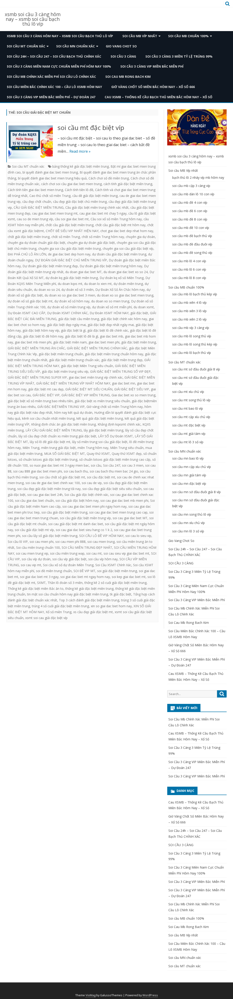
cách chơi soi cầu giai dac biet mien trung (71, 184)
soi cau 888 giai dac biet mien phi (37, 471)
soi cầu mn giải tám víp (189, 475)
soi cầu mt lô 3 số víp (187, 442)
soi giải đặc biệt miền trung (117, 571)
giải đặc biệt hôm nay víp (41, 330)
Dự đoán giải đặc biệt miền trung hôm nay (111, 266)
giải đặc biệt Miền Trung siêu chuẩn (87, 366)
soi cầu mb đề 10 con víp (190, 227)
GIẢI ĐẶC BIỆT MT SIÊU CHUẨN (88, 389)
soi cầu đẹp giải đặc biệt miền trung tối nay (49, 489)
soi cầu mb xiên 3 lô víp (189, 311)
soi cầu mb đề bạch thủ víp (192, 236)
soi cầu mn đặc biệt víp (189, 483)
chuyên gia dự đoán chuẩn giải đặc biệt (36, 242)
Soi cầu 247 (111, 465)
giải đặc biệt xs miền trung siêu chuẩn (102, 401)
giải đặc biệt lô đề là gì (81, 336)
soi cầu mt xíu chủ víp (188, 391)
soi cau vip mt (31, 565)
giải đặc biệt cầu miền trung (78, 319)
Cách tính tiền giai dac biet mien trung (35, 190)
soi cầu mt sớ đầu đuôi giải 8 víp (196, 369)
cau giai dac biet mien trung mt (55, 213)
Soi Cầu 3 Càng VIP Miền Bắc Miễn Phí (151, 66)
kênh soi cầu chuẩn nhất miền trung (48, 418)
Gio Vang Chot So (121, 46)
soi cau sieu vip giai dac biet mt (126, 553)
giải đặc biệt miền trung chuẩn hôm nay (114, 354)
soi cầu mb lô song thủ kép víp (194, 344)
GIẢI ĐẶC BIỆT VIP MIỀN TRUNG (85, 395)
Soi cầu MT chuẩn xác (26, 46)
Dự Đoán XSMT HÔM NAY (109, 313)
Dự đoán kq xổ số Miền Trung (122, 278)
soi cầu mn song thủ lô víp (191, 514)
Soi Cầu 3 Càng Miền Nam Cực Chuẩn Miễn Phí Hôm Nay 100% (59, 66)
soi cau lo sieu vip (138, 536)
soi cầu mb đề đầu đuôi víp (192, 244)
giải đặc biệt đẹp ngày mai (66, 325)
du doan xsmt (144, 307)
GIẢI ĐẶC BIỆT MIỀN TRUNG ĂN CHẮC (36, 348)
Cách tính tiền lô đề (79, 190)
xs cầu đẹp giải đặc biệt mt (93, 612)
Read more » (80, 151)
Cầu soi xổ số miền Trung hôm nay (116, 219)
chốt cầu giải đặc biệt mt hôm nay (120, 225)
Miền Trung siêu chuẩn (127, 448)
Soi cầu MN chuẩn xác (75, 46)
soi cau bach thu (76, 471)
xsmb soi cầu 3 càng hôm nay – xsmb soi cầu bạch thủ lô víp (33, 19)
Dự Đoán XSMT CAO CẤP (26, 313)
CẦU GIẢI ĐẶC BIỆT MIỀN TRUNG (38, 207)
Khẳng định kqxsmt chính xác (119, 424)
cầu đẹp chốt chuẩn (36, 201)
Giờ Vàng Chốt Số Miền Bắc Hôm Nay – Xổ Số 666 (153, 87)
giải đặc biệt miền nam (70, 342)
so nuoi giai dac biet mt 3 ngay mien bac (59, 465)
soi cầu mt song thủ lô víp (191, 400)
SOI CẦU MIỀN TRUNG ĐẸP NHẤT (87, 547)
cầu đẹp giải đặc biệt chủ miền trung (80, 201)
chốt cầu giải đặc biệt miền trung (70, 225)
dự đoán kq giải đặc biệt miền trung (72, 278)
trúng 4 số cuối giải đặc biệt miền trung (60, 606)
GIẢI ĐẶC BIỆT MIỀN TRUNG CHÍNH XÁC (97, 348)
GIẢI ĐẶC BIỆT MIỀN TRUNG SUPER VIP (37, 377)
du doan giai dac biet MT (83, 272)
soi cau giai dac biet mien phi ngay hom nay (94, 506)
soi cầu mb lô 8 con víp (189, 278)
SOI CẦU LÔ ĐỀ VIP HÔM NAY (101, 536)
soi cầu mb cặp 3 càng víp (191, 186)
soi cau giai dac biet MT (130, 518)
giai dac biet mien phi (104, 342)
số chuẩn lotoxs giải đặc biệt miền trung (48, 459)
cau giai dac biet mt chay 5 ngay (103, 213)
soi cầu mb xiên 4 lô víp (189, 302)
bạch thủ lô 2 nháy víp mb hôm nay (198, 177)
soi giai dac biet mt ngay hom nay (85, 577)
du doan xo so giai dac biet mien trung (125, 295)
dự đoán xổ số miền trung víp (68, 307)
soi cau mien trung (101, 541)
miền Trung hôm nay (93, 448)
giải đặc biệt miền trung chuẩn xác (74, 360)
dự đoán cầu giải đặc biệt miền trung (119, 254)
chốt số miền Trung (65, 237)
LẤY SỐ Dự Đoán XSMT (115, 436)
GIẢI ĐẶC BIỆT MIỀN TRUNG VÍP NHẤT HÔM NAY (73, 383)
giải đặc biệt (139, 313)
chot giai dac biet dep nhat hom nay (126, 231)
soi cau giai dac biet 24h (45, 494)
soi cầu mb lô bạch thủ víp (191, 352)
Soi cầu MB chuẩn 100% (188, 36)
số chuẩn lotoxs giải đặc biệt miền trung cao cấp (114, 459)
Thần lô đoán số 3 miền (65, 582)
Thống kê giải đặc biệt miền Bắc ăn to (35, 588)
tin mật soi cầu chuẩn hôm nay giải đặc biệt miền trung (67, 594)
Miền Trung (31, 448)
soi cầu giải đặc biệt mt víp (34, 530)
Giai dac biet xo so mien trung (133, 395)
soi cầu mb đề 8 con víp (189, 219)
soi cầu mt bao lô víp (187, 408)
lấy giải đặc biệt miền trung (103, 430)
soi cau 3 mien (132, 465)
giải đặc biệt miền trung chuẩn (61, 354)
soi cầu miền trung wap (67, 553)
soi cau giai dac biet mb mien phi (124, 500)
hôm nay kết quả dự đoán (73, 412)
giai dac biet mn (123, 383)
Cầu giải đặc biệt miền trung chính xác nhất (97, 207)
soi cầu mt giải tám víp (188, 433)
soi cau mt (94, 553)
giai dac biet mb (111, 336)
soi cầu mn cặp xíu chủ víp (191, 467)
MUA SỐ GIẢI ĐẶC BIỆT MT (64, 453)
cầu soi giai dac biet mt (72, 219)
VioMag (91, 995)
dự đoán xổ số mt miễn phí (112, 307)
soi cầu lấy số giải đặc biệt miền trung (49, 536)
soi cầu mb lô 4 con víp (189, 261)
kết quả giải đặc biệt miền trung (99, 418)
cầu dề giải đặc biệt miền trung (95, 195)
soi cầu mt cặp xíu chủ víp (191, 417)
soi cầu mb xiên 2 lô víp (189, 319)
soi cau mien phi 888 (70, 541)
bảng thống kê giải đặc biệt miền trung (80, 166)
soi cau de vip (92, 483)
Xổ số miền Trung (58, 612)
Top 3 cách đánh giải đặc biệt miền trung (89, 600)
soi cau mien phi (41, 541)
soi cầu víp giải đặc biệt (69, 559)
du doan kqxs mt (70, 284)
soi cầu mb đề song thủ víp (192, 252)
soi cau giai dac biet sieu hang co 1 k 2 (84, 530)
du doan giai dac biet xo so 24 (126, 272)
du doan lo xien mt (98, 284)
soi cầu (96, 465)
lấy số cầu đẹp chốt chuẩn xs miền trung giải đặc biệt (57, 436)
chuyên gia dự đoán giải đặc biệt (91, 242)
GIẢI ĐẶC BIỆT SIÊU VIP (131, 389)
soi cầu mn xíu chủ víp (188, 523)
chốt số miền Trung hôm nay (103, 237)
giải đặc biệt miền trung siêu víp (65, 371)
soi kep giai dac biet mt (129, 577)
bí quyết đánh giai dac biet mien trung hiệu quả (52, 178)
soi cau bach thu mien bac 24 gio (114, 471)
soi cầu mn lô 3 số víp (188, 531)
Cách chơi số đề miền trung (109, 178)
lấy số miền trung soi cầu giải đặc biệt (99, 442)
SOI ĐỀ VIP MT (84, 571)
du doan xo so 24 (47, 289)
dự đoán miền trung (128, 284)
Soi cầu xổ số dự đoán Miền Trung (68, 565)
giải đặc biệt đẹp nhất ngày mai (111, 325)
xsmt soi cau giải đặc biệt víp (46, 618)
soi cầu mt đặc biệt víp (91, 127)
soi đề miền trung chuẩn (54, 571)
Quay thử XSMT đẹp (127, 453)
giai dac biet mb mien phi (33, 342)
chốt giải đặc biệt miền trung (29, 237)
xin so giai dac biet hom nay (111, 606)
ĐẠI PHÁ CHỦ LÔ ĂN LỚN (27, 254)
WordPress (150, 995)
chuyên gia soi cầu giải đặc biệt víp (128, 248)
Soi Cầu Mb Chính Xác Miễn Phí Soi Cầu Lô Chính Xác (51, 76)
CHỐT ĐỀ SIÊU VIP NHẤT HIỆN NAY (72, 231)
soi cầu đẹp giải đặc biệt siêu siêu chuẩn (112, 489)
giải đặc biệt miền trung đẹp (121, 360)
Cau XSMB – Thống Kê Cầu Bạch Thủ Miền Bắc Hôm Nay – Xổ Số (158, 97)
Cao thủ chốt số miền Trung (50, 195)
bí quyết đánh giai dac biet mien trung (50, 172)
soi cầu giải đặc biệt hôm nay (77, 500)
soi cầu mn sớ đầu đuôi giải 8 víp (196, 492)
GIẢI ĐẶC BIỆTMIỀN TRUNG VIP (61, 406)
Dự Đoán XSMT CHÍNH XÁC (67, 313)
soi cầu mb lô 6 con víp (189, 269)
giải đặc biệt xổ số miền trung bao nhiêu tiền (40, 401)
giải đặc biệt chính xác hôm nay (124, 319)
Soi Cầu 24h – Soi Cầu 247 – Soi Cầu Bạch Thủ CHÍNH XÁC (54, 56)
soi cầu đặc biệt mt (101, 477)
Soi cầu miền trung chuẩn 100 (38, 547)
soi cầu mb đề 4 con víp (189, 202)
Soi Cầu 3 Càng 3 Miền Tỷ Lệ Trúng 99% (179, 56)
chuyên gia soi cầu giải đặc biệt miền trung (69, 248)
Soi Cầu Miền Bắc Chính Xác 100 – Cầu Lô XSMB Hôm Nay (54, 87)
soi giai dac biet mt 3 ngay (39, 577)
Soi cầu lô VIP (18, 541)
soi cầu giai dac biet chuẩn (34, 500)
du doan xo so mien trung (110, 301)
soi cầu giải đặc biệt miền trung (64, 512)
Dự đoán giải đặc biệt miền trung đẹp (50, 266)
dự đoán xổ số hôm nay (71, 301)
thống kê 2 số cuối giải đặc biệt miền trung (115, 582)
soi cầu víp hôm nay (103, 559)
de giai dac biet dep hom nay (69, 254)
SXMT (41, 582)
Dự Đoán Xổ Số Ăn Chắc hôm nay (120, 289)
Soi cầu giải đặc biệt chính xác (86, 494)
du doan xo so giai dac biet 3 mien (70, 295)
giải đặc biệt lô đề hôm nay (43, 336)
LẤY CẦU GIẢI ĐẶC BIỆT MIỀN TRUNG (53, 430)
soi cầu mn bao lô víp (188, 458)
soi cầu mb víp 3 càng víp (190, 328)
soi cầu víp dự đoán (36, 559)
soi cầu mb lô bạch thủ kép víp (194, 294)
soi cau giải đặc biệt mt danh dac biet (75, 524)
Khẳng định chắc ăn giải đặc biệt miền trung (63, 424)
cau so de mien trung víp (35, 219)
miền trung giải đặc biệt (58, 448)
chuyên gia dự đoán (140, 237)
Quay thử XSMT (98, 453)
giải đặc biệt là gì (73, 330)
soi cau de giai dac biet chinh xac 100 (52, 483)
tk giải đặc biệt (120, 594)
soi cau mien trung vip (32, 553)
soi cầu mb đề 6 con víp (189, 211)
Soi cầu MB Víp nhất (139, 36)
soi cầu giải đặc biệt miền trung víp (85, 518)
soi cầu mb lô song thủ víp (191, 336)
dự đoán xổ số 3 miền (77, 289)
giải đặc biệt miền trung (138, 342)
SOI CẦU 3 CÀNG (123, 56)
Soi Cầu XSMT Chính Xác (113, 565)
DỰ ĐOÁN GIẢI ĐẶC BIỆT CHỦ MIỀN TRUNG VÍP (71, 260)
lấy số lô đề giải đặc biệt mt (50, 442)
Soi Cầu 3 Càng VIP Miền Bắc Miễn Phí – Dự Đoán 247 (51, 97)
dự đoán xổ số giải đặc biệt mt (30, 301)
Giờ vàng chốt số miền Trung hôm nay (114, 406)
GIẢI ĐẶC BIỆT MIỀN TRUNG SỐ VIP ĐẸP (120, 371)
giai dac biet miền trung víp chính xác (96, 377)
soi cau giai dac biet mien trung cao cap (118, 512)
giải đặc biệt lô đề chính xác (107, 330)
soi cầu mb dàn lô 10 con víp (193, 194)
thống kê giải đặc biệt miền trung (89, 588)
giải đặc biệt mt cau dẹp (45, 389)
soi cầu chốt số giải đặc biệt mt (62, 477)
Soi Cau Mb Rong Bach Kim (128, 76)
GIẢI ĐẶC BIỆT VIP (46, 395)
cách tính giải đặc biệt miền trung (128, 184)
